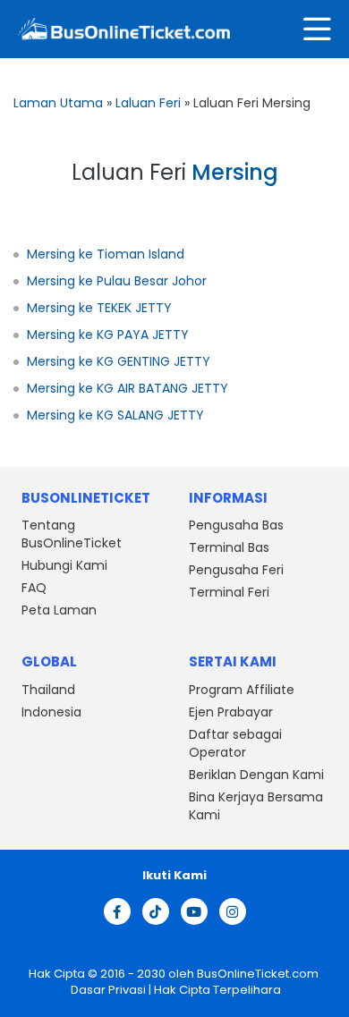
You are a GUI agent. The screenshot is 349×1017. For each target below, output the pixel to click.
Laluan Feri (148, 103)
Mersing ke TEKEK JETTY (99, 308)
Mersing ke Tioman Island (105, 254)
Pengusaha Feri (236, 570)
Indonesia (51, 712)
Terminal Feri (229, 592)
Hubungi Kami (64, 565)
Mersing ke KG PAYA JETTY (108, 334)
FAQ (34, 588)
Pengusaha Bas (236, 525)
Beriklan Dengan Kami (256, 775)
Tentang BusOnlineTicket (71, 534)
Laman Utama (58, 103)
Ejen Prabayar (231, 712)
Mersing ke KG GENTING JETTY (118, 361)
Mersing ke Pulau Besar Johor (117, 281)
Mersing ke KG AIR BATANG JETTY (127, 388)
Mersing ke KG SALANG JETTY (115, 415)
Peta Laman (59, 610)
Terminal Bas (229, 547)
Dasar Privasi (107, 989)
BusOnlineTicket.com (257, 973)
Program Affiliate (241, 690)
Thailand (48, 690)
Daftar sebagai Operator (235, 743)
